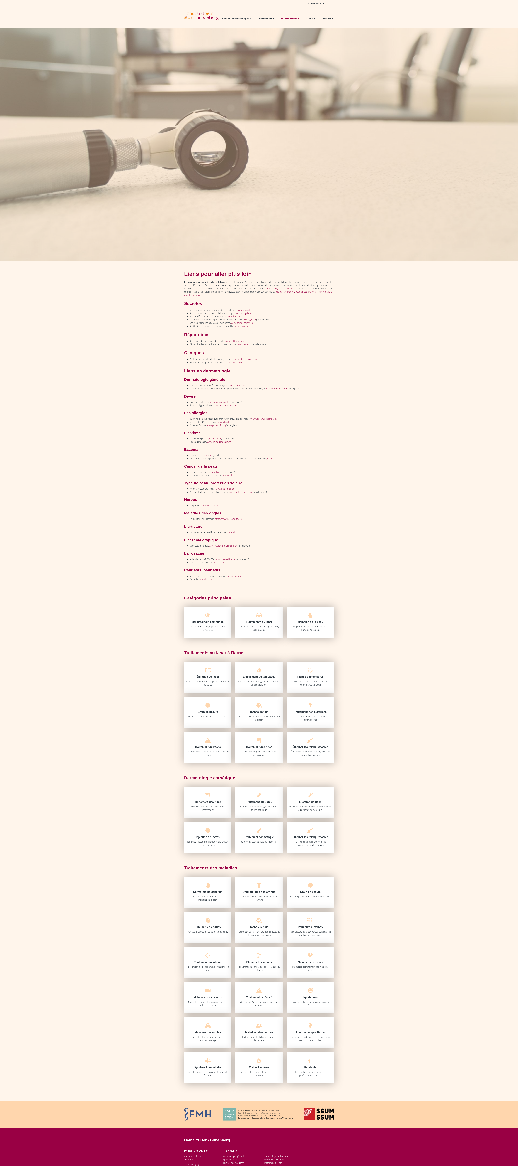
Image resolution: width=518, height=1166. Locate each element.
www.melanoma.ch (232, 475)
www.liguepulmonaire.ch (219, 441)
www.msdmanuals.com (224, 405)
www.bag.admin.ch (225, 488)
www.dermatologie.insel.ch (248, 359)
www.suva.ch (273, 458)
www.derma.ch (243, 309)
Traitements (265, 18)
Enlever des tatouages (233, 1162)
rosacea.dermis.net (222, 562)
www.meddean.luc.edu (277, 388)
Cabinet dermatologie (235, 18)
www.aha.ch (223, 422)
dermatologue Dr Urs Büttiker (281, 288)
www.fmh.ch (234, 316)
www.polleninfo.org (216, 425)
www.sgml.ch (249, 319)
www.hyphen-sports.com (241, 491)
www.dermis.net (238, 385)
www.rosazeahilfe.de (225, 559)
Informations (289, 18)
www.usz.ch (215, 438)
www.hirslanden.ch (238, 362)
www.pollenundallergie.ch (264, 418)
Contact (326, 18)
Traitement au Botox (273, 1162)
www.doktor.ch (245, 344)
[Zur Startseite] (201, 15)
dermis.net (207, 455)
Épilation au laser (231, 1159)
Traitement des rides (274, 1159)
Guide (309, 18)
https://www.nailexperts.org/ (228, 518)
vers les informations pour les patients (293, 291)
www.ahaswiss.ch (236, 532)
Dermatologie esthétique (276, 1156)
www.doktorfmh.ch (234, 341)
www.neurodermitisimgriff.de (223, 545)
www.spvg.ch (241, 326)
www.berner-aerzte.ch (242, 322)
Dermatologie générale (234, 1156)
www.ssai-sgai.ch (243, 313)
